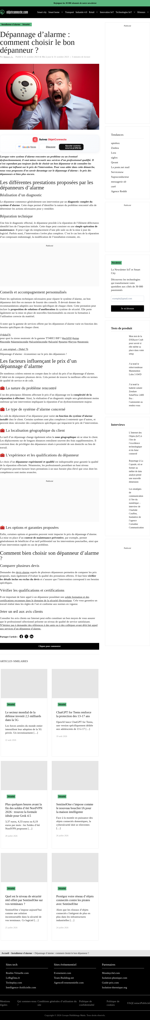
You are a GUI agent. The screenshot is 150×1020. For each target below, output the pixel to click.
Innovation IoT (107, 12)
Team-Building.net (64, 977)
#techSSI (67, 338)
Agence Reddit (119, 191)
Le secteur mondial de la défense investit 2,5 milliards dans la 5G (23, 716)
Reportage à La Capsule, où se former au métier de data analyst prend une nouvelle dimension (136, 471)
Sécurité (26, 24)
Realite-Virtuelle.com (17, 973)
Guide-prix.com (110, 982)
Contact (136, 1003)
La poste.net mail (120, 167)
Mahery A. (8, 56)
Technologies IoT (124, 12)
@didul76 (5, 334)
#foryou (72, 341)
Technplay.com (14, 982)
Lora (113, 152)
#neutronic (83, 341)
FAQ (129, 1003)
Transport (69, 12)
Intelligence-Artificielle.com (21, 987)
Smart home (53, 12)
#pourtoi (63, 341)
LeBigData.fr (13, 977)
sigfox (114, 157)
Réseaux (141, 12)
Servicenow (117, 172)
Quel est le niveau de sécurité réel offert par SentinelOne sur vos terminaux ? (24, 900)
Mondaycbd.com (111, 973)
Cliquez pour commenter (50, 646)
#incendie (5, 341)
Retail (91, 12)
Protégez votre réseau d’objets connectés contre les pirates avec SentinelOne (75, 900)
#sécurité (53, 341)
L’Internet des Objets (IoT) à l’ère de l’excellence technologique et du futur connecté (135, 443)
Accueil (5, 953)
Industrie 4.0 (81, 12)
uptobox (115, 143)
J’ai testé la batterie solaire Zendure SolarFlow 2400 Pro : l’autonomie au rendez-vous (136, 395)
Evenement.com (62, 973)
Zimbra (115, 147)
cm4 (113, 186)
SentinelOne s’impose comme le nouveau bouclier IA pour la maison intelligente (74, 808)
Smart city (42, 12)
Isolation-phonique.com (114, 977)
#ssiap (75, 338)
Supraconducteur (120, 176)
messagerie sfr (118, 181)
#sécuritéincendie (38, 341)
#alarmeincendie (19, 341)
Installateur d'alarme (10, 24)
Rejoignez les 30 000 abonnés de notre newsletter (75, 3)
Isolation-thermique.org (114, 987)
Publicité (145, 1003)
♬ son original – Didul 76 (14, 349)
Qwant (114, 162)
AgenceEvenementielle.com (69, 982)
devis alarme (22, 572)
